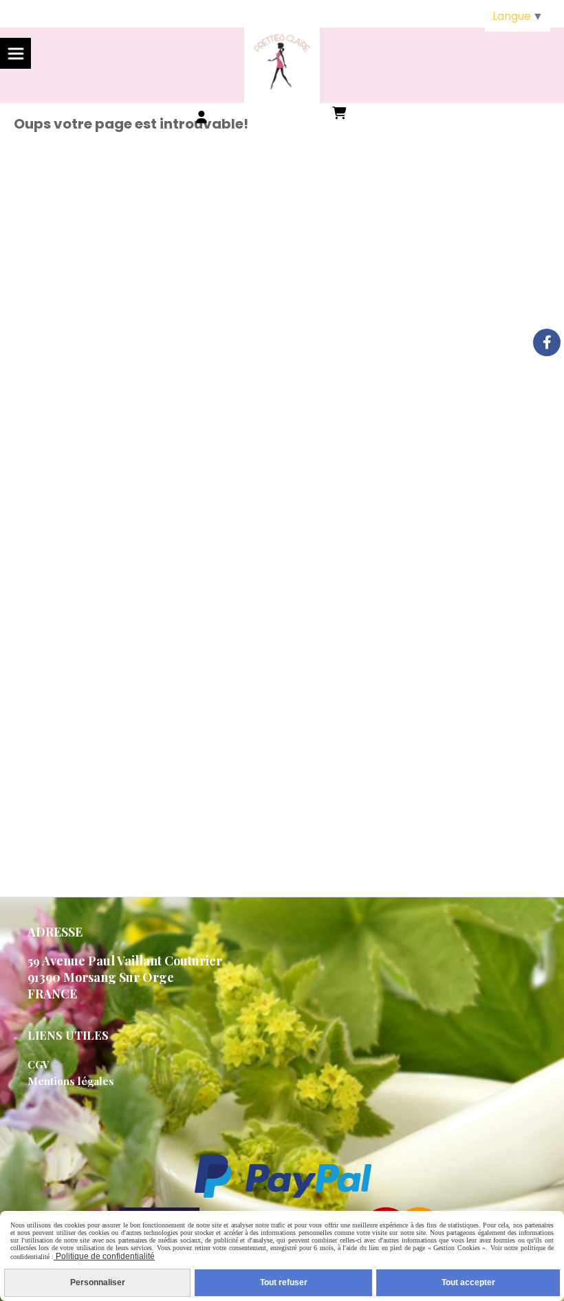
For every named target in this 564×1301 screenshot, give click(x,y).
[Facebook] (547, 342)
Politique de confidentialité (104, 1256)
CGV (39, 1064)
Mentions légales (71, 1081)
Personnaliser (97, 1282)
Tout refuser (283, 1282)
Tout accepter (468, 1282)
